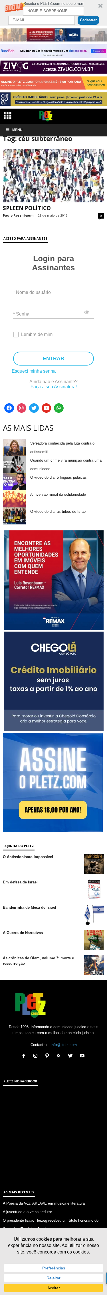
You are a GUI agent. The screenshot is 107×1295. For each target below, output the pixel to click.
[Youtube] (46, 408)
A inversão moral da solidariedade (58, 494)
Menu (17, 130)
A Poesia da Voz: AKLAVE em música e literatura (44, 1203)
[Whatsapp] (59, 408)
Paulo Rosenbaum (18, 215)
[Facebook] (9, 408)
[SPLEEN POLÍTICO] (53, 175)
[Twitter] (34, 408)
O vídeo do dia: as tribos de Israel (58, 511)
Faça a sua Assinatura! (54, 386)
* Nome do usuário (32, 292)
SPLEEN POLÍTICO (27, 208)
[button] (53, 13)
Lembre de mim (37, 334)
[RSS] (60, 1056)
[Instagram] (21, 408)
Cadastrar (88, 20)
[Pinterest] (48, 1056)
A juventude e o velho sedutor (27, 1212)
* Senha (21, 313)
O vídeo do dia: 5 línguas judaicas (58, 477)
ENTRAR (53, 358)
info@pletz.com (64, 1045)
